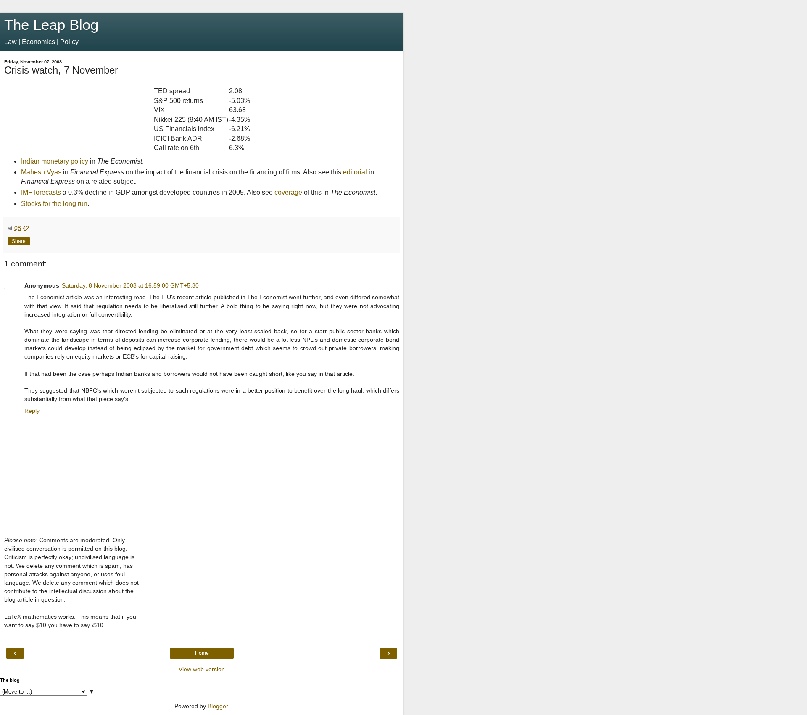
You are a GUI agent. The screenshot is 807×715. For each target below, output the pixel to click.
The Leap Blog (51, 25)
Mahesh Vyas (41, 172)
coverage (288, 192)
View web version (202, 669)
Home (202, 653)
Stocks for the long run (54, 203)
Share (19, 241)
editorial (355, 172)
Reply (32, 410)
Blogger (218, 706)
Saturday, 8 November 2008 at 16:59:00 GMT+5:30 (130, 285)
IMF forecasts (41, 192)
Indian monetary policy (54, 161)
